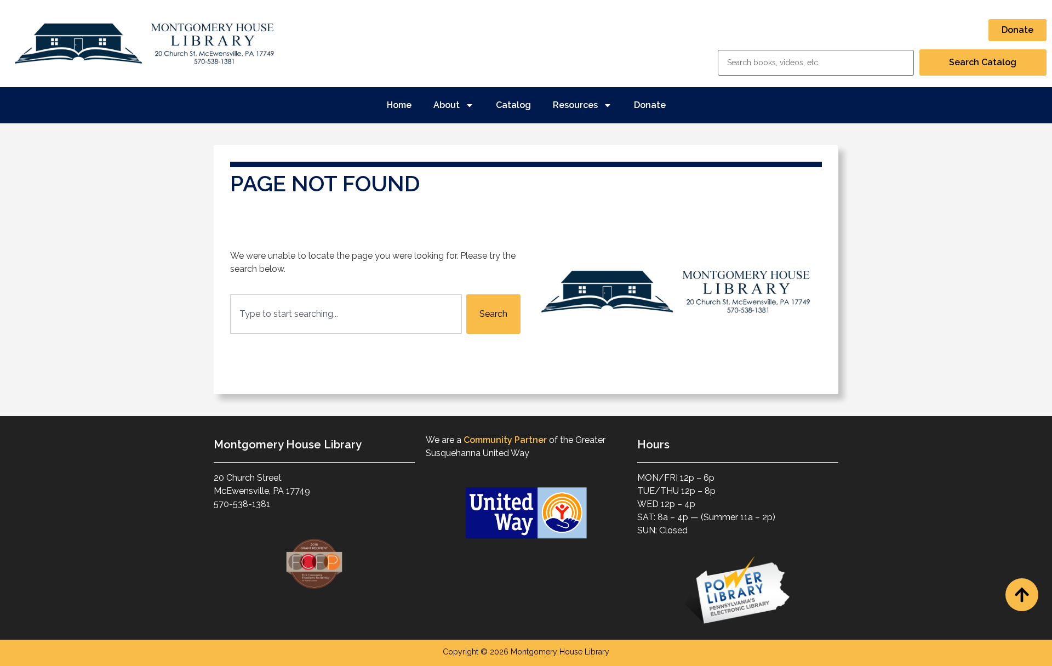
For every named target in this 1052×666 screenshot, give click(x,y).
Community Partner (505, 440)
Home (399, 105)
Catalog (513, 105)
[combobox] (346, 314)
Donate (650, 105)
